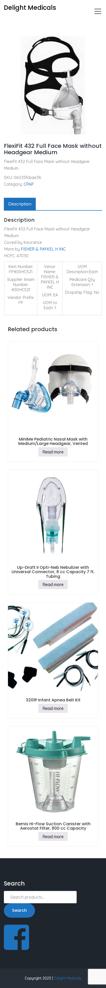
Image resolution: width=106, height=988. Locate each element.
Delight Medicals (67, 978)
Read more (53, 451)
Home (9, 22)
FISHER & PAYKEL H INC (43, 249)
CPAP (27, 22)
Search (19, 910)
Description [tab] (19, 204)
